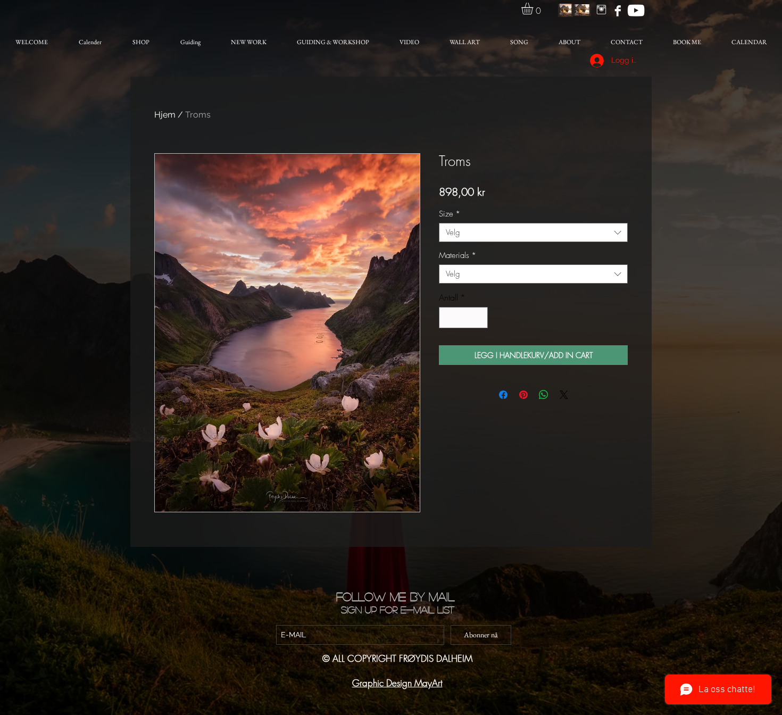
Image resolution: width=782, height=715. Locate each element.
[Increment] (478, 317)
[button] (534, 8)
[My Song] (636, 10)
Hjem (165, 115)
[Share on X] (564, 394)
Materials (457, 255)
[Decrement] (447, 317)
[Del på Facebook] (503, 394)
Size (449, 214)
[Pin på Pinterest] (523, 394)
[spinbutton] (463, 317)
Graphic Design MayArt (397, 683)
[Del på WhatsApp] (543, 394)
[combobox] (533, 232)
